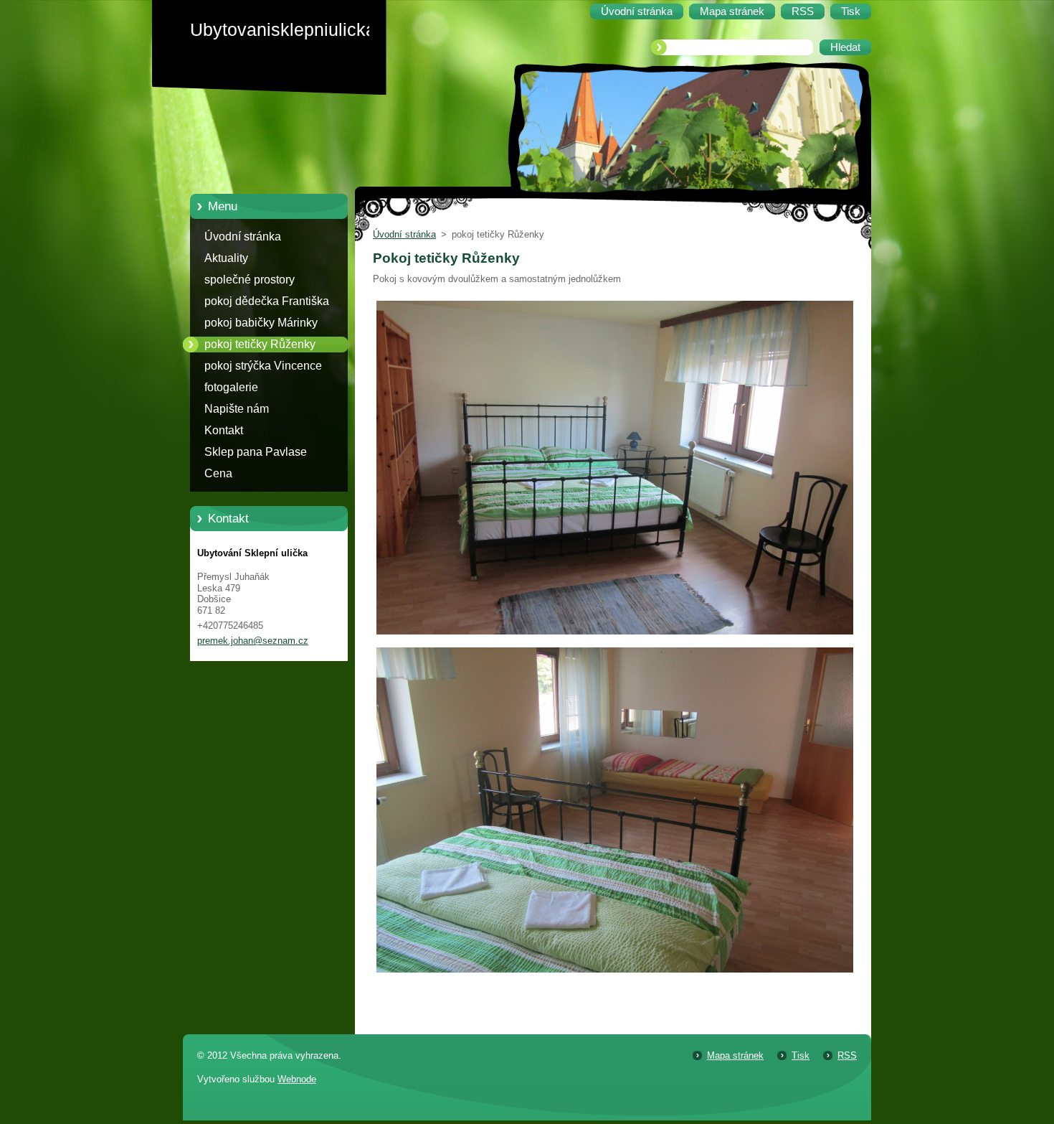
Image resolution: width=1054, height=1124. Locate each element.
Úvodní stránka (242, 236)
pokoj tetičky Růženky (259, 344)
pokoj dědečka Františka (266, 301)
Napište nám (236, 409)
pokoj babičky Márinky (261, 323)
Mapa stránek (735, 1055)
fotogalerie (231, 387)
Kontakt (223, 430)
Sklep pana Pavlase (255, 452)
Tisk (801, 1055)
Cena (218, 473)
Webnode (296, 1079)
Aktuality (226, 258)
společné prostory (249, 279)
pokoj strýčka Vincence (263, 366)
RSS (847, 1055)
